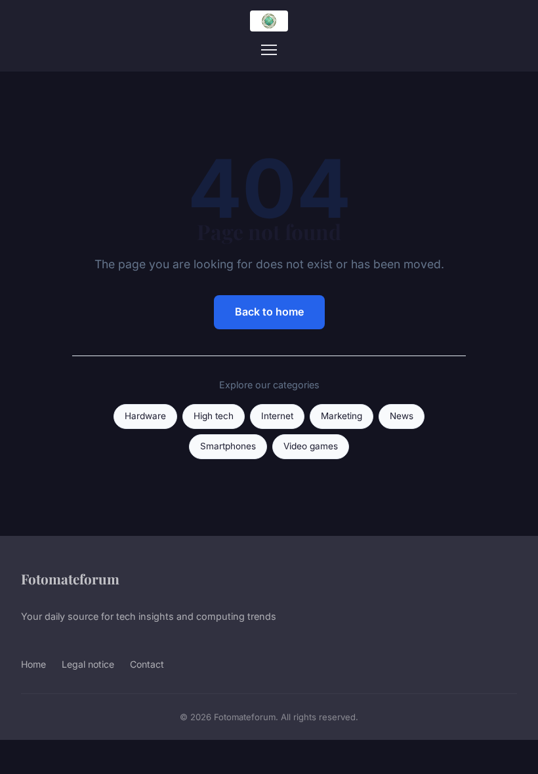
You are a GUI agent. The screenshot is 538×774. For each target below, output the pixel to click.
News (401, 416)
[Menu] (269, 49)
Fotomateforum (70, 578)
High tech (214, 416)
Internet (277, 416)
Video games (310, 446)
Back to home (269, 311)
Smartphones (228, 446)
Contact (147, 664)
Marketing (341, 416)
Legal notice (88, 664)
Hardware (145, 416)
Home (33, 664)
